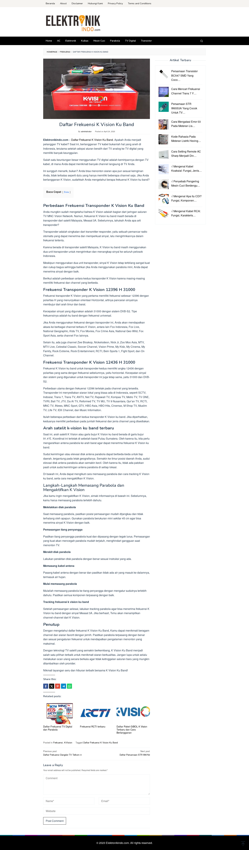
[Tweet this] (51, 686)
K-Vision (68, 742)
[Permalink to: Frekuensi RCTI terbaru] (96, 713)
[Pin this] (57, 686)
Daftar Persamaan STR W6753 (135, 753)
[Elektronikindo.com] (73, 23)
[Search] (201, 41)
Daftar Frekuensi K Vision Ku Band (92, 140)
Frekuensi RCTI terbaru (92, 726)
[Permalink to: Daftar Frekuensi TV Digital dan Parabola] (60, 713)
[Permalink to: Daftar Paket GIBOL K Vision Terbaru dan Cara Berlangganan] (133, 713)
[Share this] (45, 686)
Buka (66, 192)
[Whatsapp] (69, 686)
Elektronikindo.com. (118, 843)
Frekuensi (58, 742)
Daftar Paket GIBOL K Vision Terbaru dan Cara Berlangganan (132, 729)
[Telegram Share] (63, 686)
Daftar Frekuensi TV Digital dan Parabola (57, 728)
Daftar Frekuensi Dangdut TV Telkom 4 (62, 753)
